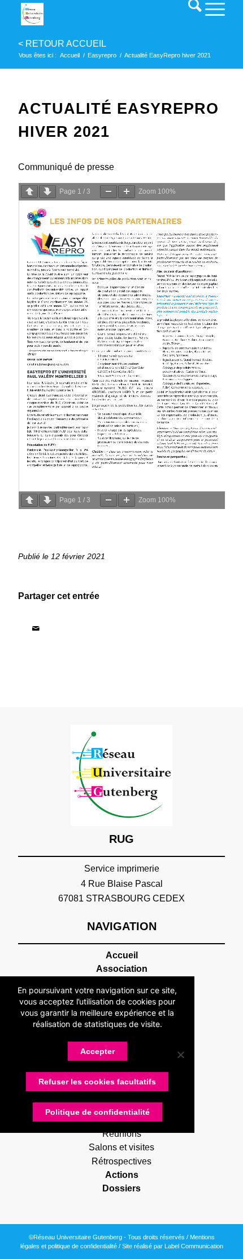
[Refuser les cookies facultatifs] (180, 1054)
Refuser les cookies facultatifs (97, 1081)
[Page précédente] (29, 191)
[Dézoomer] (108, 191)
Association (121, 969)
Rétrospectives (121, 1161)
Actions (121, 1175)
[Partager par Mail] (36, 628)
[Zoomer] (126, 191)
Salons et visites (121, 1147)
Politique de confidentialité (97, 1112)
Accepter (97, 1051)
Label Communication (193, 1246)
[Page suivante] (47, 191)
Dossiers (121, 1188)
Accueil (122, 955)
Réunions (121, 1134)
